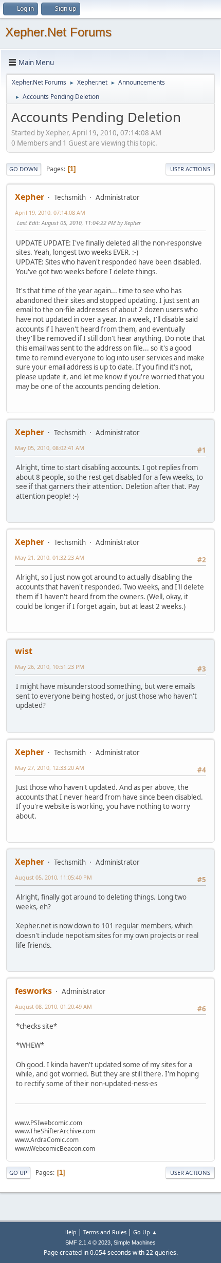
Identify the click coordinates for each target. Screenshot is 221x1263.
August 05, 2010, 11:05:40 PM (53, 877)
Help (70, 1232)
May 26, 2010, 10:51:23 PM (49, 666)
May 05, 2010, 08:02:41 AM (49, 448)
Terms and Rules (104, 1232)
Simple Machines (135, 1242)
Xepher (29, 196)
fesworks (33, 990)
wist (23, 651)
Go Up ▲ (145, 1232)
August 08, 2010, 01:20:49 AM (53, 1006)
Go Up (18, 1172)
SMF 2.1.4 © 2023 (87, 1242)
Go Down (23, 169)
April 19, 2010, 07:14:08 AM (50, 212)
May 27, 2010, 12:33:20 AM (49, 767)
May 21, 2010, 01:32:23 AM (49, 557)
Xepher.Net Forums (58, 32)
